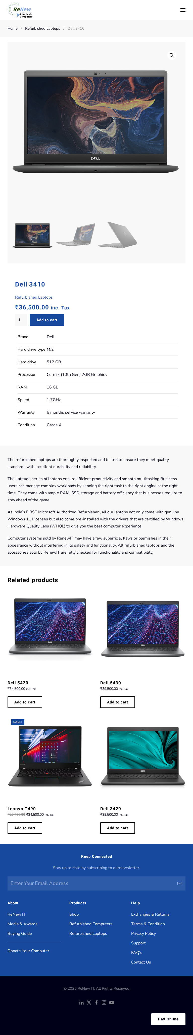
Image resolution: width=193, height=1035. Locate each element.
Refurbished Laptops (34, 297)
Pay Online (168, 1019)
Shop (74, 914)
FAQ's (136, 952)
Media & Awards (22, 924)
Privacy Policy (143, 933)
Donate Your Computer (28, 951)
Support (138, 943)
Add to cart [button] (24, 702)
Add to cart (47, 320)
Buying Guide (20, 933)
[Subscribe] (179, 883)
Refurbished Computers (91, 924)
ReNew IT (17, 914)
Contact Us (141, 962)
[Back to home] (20, 10)
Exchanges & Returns (150, 914)
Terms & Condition (148, 924)
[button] (182, 10)
